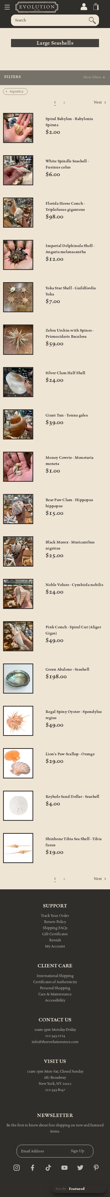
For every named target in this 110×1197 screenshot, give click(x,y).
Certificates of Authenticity (55, 982)
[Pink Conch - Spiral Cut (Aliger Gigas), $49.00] (18, 636)
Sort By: (61, 1189)
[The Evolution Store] (30, 7)
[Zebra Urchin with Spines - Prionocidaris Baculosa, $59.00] (18, 339)
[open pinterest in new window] (94, 1166)
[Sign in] (84, 6)
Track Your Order (55, 916)
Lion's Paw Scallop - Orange (70, 754)
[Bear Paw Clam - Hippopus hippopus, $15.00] (18, 509)
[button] (63, 78)
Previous (14, 102)
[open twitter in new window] (79, 1166)
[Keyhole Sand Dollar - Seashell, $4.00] (18, 805)
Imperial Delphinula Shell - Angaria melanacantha (70, 249)
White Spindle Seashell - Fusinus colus (67, 164)
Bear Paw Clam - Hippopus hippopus (69, 503)
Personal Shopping (55, 988)
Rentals (55, 940)
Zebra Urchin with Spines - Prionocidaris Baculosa (70, 333)
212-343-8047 (55, 1090)
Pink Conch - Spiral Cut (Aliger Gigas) (73, 630)
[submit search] (92, 20)
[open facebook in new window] (31, 1166)
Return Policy (55, 922)
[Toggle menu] (7, 7)
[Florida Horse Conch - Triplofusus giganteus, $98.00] (18, 212)
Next (98, 102)
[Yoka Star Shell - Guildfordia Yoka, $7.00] (18, 297)
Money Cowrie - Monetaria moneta (69, 461)
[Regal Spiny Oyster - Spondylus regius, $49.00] (18, 721)
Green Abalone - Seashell (67, 669)
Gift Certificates (55, 934)
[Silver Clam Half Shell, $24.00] (18, 382)
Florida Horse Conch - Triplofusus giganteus (65, 206)
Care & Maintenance (55, 994)
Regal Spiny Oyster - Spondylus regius (74, 715)
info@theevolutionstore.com (55, 1042)
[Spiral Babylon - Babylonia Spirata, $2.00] (18, 128)
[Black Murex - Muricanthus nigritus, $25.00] (18, 551)
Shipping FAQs (55, 928)
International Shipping (55, 976)
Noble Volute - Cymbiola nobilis (74, 585)
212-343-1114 (55, 1036)
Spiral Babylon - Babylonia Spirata (69, 122)
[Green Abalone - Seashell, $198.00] (18, 678)
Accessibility (55, 1000)
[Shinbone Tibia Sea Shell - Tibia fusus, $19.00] (18, 848)
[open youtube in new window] (63, 1166)
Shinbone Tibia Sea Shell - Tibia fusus (74, 842)
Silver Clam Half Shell (65, 373)
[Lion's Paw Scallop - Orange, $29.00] (18, 763)
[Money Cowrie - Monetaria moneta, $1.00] (18, 466)
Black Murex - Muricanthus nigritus (70, 545)
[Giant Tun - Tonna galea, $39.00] (18, 424)
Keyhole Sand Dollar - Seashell (73, 797)
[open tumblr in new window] (47, 1166)
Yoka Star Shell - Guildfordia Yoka (71, 291)
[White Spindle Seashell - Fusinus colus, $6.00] (18, 170)
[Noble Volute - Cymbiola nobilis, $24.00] (18, 594)
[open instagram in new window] (15, 1166)
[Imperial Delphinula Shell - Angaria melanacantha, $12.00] (18, 255)
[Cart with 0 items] (96, 6)
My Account (55, 946)
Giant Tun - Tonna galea (67, 415)
